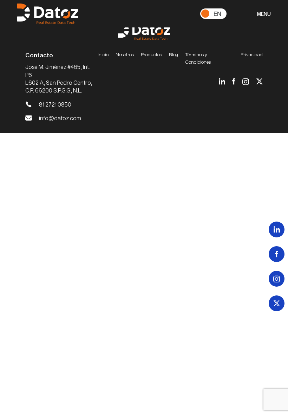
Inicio (103, 54)
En (217, 13)
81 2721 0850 (55, 104)
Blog (173, 54)
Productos (151, 54)
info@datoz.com (60, 118)
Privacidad (252, 54)
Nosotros (125, 54)
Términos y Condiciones (198, 58)
